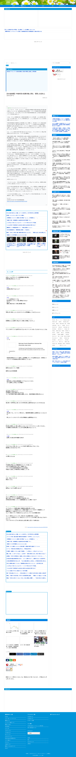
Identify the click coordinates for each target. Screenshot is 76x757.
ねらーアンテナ (8, 734)
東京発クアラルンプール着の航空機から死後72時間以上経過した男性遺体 (21, 71)
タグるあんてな (30, 718)
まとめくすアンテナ (8, 736)
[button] (40, 654)
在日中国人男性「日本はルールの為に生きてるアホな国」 (61, 218)
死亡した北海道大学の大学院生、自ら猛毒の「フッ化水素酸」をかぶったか (20, 29)
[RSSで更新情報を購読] (14, 660)
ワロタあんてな (8, 732)
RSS (28, 739)
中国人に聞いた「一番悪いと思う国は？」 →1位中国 (61, 205)
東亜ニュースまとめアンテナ (10, 746)
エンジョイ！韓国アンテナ (9, 722)
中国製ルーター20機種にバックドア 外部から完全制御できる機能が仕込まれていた (61, 214)
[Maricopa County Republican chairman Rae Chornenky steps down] (12, 345)
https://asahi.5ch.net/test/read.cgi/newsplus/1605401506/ (37, 527)
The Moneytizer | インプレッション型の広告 (35, 725)
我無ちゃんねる (8, 724)
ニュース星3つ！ (8, 740)
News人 (6, 748)
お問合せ (29, 743)
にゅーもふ (7, 742)
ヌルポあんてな (30, 716)
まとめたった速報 (31, 720)
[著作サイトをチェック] (7, 660)
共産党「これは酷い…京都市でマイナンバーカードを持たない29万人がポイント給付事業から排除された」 (61, 209)
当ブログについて (31, 741)
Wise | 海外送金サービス (32, 727)
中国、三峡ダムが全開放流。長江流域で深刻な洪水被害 (61, 201)
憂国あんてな (7, 720)
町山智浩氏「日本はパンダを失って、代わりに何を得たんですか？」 (61, 227)
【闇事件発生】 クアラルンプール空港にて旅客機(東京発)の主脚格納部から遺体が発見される (23, 31)
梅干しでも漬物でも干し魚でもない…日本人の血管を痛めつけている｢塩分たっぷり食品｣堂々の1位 (61, 196)
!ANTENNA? (7, 726)
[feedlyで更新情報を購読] (10, 660)
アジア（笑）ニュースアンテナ (10, 718)
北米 (7, 65)
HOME (29, 737)
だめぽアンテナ (8, 744)
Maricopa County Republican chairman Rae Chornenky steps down (30, 344)
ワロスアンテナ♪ (8, 730)
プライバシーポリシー (41, 753)
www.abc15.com (12, 352)
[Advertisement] (38, 50)
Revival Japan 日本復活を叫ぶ (10, 738)
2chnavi (6, 716)
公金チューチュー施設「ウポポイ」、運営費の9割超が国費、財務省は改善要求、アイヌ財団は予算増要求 (61, 222)
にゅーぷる (7, 728)
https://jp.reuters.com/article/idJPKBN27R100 (17, 201)
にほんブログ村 (9, 666)
